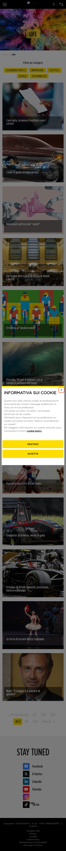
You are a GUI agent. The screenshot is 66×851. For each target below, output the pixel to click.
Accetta (33, 453)
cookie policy (34, 431)
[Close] (61, 390)
